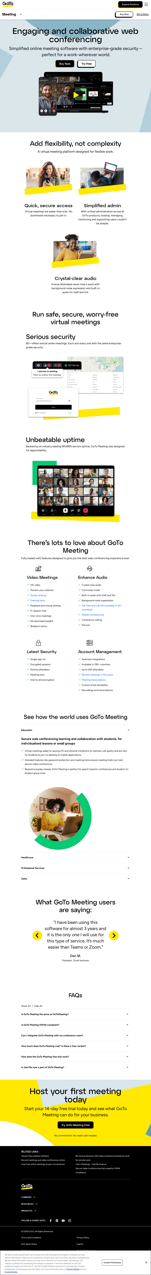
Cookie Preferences (112, 1262)
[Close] (146, 1262)
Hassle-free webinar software (35, 1156)
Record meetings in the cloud (97, 674)
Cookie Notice (11, 1272)
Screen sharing (38, 595)
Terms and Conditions (31, 1237)
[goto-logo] (75, 1187)
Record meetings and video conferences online (43, 1160)
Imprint (80, 1244)
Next (114, 935)
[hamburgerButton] (146, 4)
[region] (75, 1262)
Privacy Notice (73, 1269)
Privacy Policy (83, 1237)
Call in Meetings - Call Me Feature (91, 1164)
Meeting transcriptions (93, 679)
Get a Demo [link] (143, 14)
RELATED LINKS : (30, 1151)
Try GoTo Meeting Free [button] (75, 1125)
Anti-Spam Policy (29, 1244)
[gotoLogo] (8, 4)
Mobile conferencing (93, 614)
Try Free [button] (87, 63)
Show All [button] (26, 1006)
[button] (75, 95)
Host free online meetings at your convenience (43, 1164)
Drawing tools (37, 600)
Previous (37, 935)
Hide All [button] (38, 1006)
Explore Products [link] (130, 4)
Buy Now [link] (124, 14)
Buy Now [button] (64, 63)
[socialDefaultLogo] (50, 1221)
